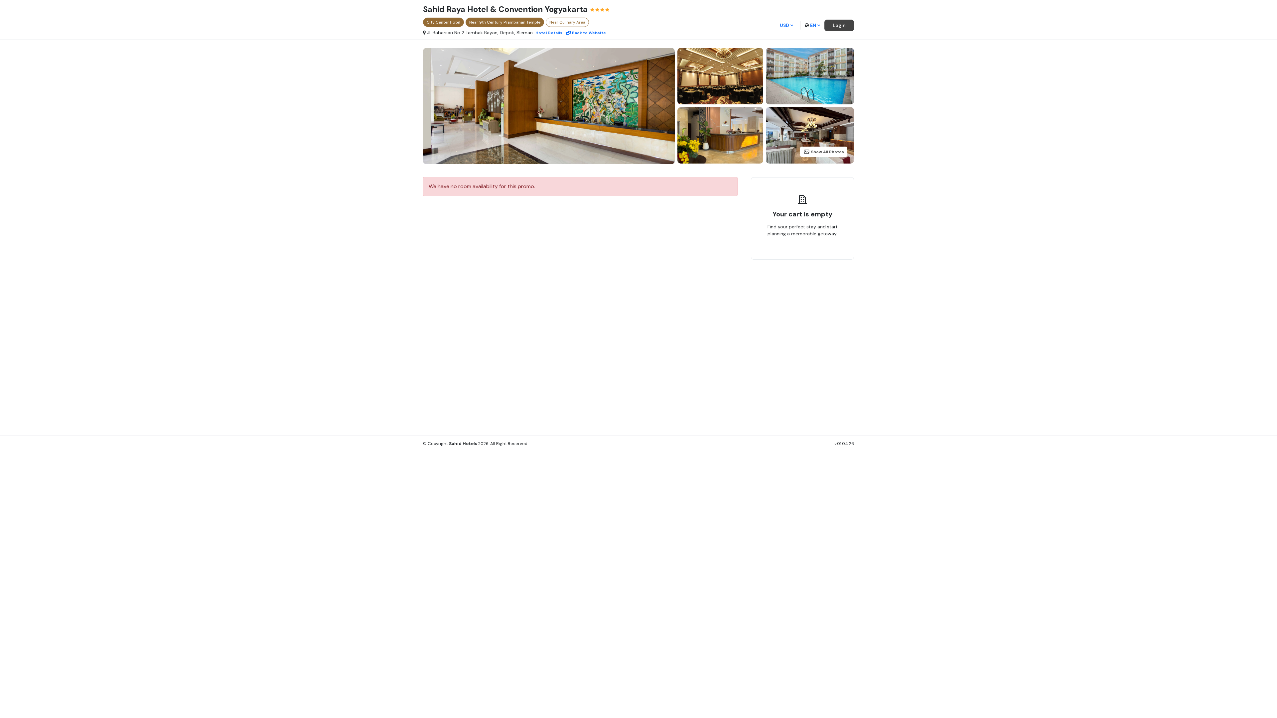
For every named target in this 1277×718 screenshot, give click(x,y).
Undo (817, 254)
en (813, 25)
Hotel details (548, 33)
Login (839, 25)
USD (784, 25)
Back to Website (589, 33)
